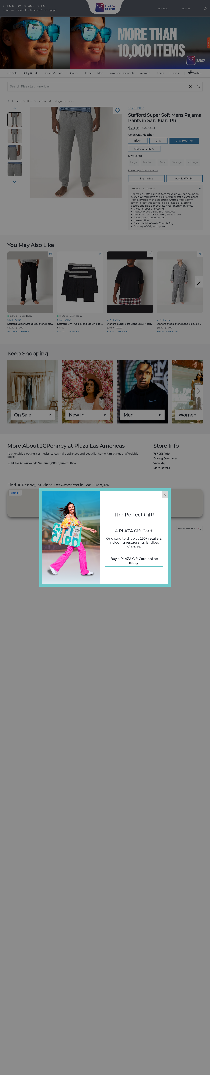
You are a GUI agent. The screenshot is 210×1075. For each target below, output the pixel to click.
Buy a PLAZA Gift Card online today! (134, 561)
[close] (165, 494)
